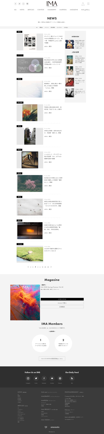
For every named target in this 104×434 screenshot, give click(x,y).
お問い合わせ (67, 406)
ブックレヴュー (20, 412)
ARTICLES (23, 406)
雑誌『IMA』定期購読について (70, 400)
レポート (19, 411)
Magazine (52, 280)
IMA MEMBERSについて (69, 419)
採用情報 (66, 404)
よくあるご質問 (68, 398)
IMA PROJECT (49, 409)
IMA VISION (47, 420)
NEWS (22, 392)
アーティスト (43, 402)
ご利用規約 (67, 413)
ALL (36, 27)
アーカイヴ (20, 415)
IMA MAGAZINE (44, 413)
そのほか (66, 27)
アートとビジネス (21, 420)
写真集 (42, 405)
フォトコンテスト (44, 416)
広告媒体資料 (67, 403)
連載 (18, 421)
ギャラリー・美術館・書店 (46, 404)
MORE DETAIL (62, 299)
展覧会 (41, 27)
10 (42, 267)
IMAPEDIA (48, 400)
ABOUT (42, 411)
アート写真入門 (20, 418)
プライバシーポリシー (69, 412)
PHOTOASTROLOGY (74, 392)
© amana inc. (52, 431)
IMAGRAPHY (50, 396)
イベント (47, 27)
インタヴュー (20, 409)
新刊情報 (53, 27)
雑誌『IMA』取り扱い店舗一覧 (70, 401)
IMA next (49, 392)
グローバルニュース (21, 414)
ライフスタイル (20, 417)
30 (48, 267)
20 (45, 267)
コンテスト (59, 27)
